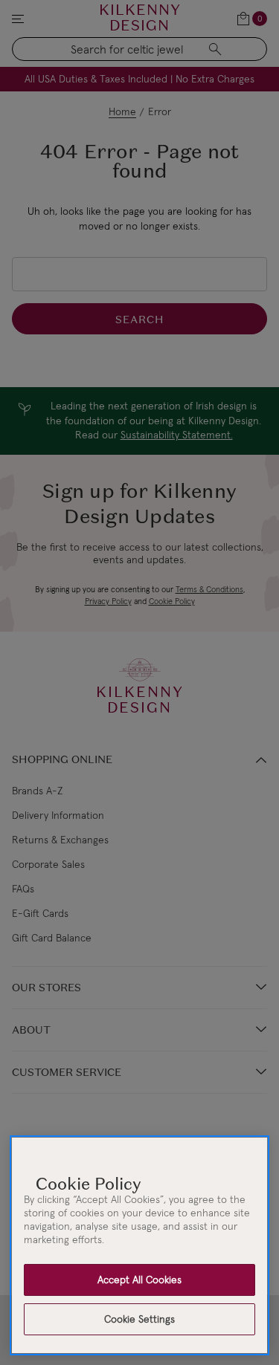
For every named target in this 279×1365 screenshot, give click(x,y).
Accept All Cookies (139, 1279)
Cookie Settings (139, 1319)
